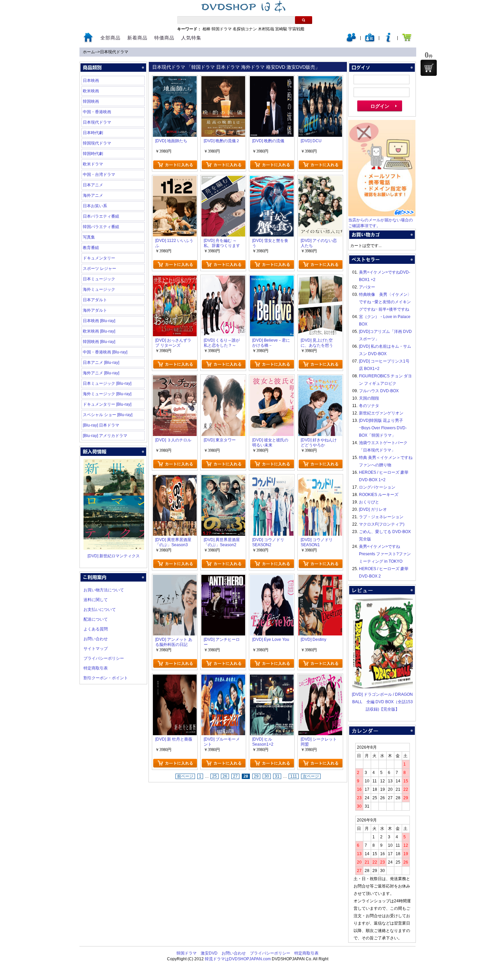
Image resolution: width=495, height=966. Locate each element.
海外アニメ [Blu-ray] (101, 373)
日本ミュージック (99, 279)
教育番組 (91, 247)
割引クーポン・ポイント (106, 678)
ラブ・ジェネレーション (381, 517)
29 (256, 776)
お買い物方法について (104, 590)
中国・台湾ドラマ (99, 174)
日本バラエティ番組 (101, 216)
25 (214, 776)
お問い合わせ (96, 638)
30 (266, 776)
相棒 (206, 29)
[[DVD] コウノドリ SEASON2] (272, 478)
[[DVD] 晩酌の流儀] (272, 79)
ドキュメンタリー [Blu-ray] (107, 404)
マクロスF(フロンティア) (381, 524)
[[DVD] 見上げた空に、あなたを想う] (320, 279)
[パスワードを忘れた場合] (388, 41)
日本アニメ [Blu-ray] (101, 362)
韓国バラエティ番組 (101, 226)
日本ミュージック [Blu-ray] (107, 383)
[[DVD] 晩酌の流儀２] (223, 79)
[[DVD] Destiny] (320, 578)
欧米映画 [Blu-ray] (99, 331)
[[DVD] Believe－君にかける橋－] (272, 279)
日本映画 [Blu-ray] (99, 320)
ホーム (89, 52)
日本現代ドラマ (114, 52)
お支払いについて (100, 609)
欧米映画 (91, 91)
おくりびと (369, 502)
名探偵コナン (245, 29)
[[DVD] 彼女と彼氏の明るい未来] (272, 379)
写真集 (89, 237)
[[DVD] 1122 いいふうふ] (175, 179)
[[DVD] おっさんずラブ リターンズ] (175, 279)
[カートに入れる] (175, 164)
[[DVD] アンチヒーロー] (223, 578)
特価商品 (164, 37)
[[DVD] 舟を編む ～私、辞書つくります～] (223, 179)
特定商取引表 (96, 668)
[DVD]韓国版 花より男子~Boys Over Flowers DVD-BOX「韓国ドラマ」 (383, 428)
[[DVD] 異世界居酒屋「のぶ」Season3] (175, 478)
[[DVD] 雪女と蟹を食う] (272, 179)
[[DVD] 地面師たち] (175, 79)
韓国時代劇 (93, 153)
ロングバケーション (377, 487)
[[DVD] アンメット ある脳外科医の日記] (175, 578)
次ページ (311, 776)
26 (225, 776)
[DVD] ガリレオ (373, 509)
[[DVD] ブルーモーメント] (223, 678)
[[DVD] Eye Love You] (272, 578)
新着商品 (137, 37)
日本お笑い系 (95, 206)
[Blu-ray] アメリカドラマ (105, 435)
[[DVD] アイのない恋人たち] (320, 179)
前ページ (185, 776)
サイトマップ (96, 648)
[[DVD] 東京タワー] (223, 379)
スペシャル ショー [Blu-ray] (107, 414)
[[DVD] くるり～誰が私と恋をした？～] (223, 279)
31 (277, 776)
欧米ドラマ (93, 164)
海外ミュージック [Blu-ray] (107, 394)
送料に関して (96, 599)
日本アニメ (93, 185)
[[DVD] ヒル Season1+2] (272, 678)
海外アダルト (95, 310)
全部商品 (110, 37)
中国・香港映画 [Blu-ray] (105, 352)
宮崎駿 (281, 29)
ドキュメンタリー (99, 258)
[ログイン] (351, 41)
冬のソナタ (369, 405)
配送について (96, 619)
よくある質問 (96, 629)
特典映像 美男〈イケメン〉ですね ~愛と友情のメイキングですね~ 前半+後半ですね (385, 302)
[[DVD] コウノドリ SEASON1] (320, 478)
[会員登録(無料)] (369, 41)
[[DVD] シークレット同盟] (320, 678)
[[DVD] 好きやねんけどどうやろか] (320, 379)
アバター (367, 287)
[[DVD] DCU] (320, 79)
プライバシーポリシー (104, 658)
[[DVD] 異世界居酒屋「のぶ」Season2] (223, 478)
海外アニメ (93, 195)
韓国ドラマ (221, 29)
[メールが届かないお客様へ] (382, 215)
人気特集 (191, 37)
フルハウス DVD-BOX (379, 390)
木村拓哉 (266, 29)
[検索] (303, 20)
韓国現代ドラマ (97, 143)
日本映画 (91, 80)
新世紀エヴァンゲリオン (381, 413)
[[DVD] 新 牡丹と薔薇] (175, 678)
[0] (429, 68)
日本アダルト (95, 300)
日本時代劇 (93, 132)
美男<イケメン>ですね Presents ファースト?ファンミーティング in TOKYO (385, 554)
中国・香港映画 (97, 112)
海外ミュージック (99, 289)
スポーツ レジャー (99, 268)
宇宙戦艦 (296, 29)
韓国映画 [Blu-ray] (99, 341)
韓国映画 (91, 101)
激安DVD (209, 953)
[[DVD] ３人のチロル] (175, 379)
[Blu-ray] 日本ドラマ (101, 425)
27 (235, 776)
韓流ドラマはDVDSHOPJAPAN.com (238, 959)
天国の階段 (369, 398)
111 (293, 776)
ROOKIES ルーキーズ (378, 494)
